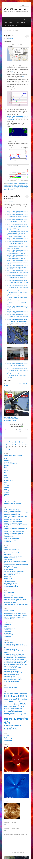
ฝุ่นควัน (6, 470)
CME (17, 696)
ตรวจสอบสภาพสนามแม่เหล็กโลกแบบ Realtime (15, 613)
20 (19, 444)
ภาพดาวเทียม (18, 714)
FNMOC (6, 551)
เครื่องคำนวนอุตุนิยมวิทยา (10, 581)
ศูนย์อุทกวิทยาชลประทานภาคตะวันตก (13, 521)
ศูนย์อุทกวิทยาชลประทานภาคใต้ (11, 535)
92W (10, 693)
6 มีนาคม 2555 (9, 36)
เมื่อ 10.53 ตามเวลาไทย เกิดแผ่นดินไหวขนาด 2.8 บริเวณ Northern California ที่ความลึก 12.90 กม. (17, 282)
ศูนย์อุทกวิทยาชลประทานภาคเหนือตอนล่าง (14, 533)
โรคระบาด (6, 494)
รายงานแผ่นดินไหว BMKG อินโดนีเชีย (13, 668)
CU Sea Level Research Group (11, 549)
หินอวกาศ (11, 22)
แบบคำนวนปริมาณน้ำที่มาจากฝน (11, 538)
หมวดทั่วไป (6, 486)
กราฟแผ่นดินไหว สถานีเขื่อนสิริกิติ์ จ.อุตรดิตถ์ (14, 662)
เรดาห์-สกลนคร (7, 631)
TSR (5, 563)
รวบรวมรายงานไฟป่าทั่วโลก (10, 687)
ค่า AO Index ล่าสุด (8, 566)
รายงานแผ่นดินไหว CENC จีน (11, 669)
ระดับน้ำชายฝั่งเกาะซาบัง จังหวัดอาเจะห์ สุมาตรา (15, 599)
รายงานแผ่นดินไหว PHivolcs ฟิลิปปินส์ (13, 678)
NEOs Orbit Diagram (9, 610)
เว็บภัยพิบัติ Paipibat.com (15, 9)
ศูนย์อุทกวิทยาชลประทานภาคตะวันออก (13, 523)
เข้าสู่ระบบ (6, 735)
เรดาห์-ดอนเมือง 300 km (9, 628)
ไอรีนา (5, 189)
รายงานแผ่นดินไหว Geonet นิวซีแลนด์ (13, 673)
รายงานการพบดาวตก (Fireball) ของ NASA (14, 617)
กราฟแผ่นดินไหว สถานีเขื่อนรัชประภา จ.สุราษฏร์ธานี (16, 661)
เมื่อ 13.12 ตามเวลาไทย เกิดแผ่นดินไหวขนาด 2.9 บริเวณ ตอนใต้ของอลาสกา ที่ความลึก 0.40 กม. (17, 272)
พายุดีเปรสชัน (19, 706)
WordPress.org (8, 740)
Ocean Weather (8, 559)
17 (9, 444)
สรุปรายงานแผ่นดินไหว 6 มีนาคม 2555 (12, 197)
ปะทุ (26, 704)
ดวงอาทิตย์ (12, 19)
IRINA (21, 185)
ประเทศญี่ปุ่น (13, 704)
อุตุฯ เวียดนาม (7, 580)
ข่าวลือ (5, 458)
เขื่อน (5, 489)
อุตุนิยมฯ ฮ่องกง (7, 576)
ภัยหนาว (6, 474)
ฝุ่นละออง (10, 706)
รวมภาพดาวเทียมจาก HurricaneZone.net (14, 571)
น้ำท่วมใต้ (21, 702)
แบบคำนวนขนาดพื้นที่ (9, 536)
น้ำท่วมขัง (16, 702)
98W (24, 693)
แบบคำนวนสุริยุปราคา (9, 618)
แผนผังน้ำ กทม (7, 541)
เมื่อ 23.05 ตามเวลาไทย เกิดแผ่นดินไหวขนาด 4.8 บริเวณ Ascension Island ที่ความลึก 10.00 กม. (17, 216)
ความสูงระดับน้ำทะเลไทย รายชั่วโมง (12, 511)
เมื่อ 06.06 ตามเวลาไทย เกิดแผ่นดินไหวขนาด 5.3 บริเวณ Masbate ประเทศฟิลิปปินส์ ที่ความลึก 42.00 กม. (17, 321)
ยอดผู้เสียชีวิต (6, 716)
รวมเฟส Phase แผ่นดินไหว (10, 666)
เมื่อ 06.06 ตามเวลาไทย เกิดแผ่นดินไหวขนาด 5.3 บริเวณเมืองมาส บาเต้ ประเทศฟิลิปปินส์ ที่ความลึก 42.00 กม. (17, 118)
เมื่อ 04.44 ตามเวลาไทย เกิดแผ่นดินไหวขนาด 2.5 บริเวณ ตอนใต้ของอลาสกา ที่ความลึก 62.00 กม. (17, 370)
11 (12, 443)
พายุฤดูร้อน (6, 708)
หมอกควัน (6, 487)
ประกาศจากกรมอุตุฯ (8, 569)
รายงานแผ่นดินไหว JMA (9, 676)
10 (9, 443)
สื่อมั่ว (5, 484)
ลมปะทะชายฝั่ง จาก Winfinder (11, 574)
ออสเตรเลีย (11, 188)
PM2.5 (6, 699)
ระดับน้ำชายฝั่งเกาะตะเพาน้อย (11, 601)
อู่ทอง (15, 188)
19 (15, 444)
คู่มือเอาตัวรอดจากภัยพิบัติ (10, 502)
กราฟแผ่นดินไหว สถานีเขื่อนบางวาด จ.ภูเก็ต (14, 659)
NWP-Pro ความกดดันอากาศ (10, 557)
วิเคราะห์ (6, 479)
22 (26, 444)
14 (22, 443)
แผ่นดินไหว (23, 22)
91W (8, 693)
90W (5, 693)
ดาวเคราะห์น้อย (23, 699)
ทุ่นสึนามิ (6, 702)
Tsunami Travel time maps (10, 596)
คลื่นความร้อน (7, 460)
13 (19, 443)
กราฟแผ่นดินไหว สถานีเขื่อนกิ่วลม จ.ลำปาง (14, 656)
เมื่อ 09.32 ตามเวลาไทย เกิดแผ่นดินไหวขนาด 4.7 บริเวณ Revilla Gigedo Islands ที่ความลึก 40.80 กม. (17, 307)
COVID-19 (22, 695)
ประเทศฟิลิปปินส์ (7, 186)
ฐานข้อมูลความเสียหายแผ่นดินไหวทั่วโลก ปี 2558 (15, 664)
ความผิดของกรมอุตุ (8, 462)
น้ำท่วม (19, 19)
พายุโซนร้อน (14, 186)
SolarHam (6, 612)
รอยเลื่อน (23, 186)
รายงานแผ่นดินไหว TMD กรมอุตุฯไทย (13, 679)
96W (20, 693)
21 (22, 444)
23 (6, 446)
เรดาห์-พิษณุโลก (8, 629)
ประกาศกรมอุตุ (7, 704)
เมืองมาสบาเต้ (20, 188)
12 (15, 443)
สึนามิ (6, 22)
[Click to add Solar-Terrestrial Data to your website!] (22, 424)
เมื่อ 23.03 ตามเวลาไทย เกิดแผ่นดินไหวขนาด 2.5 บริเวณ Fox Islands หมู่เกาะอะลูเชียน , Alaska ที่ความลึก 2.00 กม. (17, 221)
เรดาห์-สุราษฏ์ (7, 633)
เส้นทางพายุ (17, 726)
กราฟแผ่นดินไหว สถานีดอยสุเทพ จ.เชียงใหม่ (14, 644)
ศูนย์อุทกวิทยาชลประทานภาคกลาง (12, 519)
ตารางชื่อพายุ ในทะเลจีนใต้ (10, 568)
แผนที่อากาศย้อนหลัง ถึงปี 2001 (11, 586)
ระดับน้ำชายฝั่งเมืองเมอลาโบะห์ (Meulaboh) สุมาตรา (16, 604)
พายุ (24, 19)
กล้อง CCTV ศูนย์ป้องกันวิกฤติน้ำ (11, 509)
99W (26, 693)
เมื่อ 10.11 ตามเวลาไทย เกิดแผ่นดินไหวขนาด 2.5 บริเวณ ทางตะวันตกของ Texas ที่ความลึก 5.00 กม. (17, 292)
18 (12, 444)
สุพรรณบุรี (6, 188)
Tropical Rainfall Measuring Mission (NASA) (15, 561)
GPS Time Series (8, 642)
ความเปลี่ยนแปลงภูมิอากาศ (10, 463)
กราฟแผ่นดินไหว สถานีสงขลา (11, 649)
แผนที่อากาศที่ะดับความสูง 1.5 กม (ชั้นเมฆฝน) (14, 585)
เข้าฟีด (5, 737)
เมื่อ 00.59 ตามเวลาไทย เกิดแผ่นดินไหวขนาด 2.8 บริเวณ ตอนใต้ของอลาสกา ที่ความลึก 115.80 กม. (17, 375)
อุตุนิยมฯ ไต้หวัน (8, 578)
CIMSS (6, 547)
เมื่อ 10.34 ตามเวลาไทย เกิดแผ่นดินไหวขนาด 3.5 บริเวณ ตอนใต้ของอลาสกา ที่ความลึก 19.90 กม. (17, 287)
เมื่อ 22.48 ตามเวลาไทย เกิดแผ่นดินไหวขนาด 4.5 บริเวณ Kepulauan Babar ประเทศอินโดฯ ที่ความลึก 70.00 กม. (17, 226)
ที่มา (12, 71)
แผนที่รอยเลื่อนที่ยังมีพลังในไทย (11, 681)
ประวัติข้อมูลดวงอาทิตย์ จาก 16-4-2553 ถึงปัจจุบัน (15, 615)
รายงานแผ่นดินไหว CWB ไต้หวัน (11, 671)
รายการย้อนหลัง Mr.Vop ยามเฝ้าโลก (12, 503)
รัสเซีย (26, 186)
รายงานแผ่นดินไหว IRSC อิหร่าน (11, 674)
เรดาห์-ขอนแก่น (7, 624)
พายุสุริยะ (12, 708)
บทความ (6, 469)
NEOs (5, 457)
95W (17, 693)
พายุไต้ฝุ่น (7, 714)
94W (15, 693)
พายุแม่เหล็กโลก (18, 708)
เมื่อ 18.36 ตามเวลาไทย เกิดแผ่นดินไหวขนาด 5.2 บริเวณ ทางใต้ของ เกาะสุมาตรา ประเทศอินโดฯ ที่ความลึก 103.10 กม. (17, 246)
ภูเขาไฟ (15, 183)
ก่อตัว (9, 699)
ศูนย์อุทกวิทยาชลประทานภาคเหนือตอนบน (14, 531)
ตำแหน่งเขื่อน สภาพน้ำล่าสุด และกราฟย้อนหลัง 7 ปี (15, 513)
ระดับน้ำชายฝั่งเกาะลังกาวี (10, 602)
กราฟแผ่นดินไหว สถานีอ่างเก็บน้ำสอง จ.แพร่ (14, 654)
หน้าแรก (6, 19)
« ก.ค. (9, 449)
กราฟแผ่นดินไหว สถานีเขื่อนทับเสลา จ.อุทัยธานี (15, 657)
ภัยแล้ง (5, 475)
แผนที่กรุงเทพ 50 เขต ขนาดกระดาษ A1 (13, 540)
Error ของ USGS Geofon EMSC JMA (13, 455)
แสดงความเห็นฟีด (8, 739)
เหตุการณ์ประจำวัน (22, 183)
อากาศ (17, 22)
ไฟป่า (5, 496)
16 (6, 444)
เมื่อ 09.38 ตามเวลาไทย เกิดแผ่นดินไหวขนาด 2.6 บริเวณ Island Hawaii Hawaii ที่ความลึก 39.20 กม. (17, 302)
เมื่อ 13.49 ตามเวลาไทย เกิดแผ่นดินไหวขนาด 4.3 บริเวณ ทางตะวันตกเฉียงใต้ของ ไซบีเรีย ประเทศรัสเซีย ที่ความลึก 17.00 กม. (17, 267)
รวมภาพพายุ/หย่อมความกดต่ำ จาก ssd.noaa (14, 573)
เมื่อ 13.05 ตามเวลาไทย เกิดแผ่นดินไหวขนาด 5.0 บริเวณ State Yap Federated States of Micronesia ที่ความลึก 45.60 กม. (17, 277)
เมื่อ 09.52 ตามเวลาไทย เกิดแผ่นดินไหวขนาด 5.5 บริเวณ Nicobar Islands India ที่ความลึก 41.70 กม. (17, 297)
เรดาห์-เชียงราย (7, 636)
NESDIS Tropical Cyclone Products (13, 556)
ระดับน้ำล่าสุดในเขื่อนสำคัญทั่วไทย (12, 514)
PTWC (5, 594)
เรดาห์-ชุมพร (7, 626)
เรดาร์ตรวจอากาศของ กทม (10, 583)
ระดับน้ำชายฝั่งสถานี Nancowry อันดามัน (13, 597)
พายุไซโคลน (18, 711)
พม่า (13, 706)
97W (22, 693)
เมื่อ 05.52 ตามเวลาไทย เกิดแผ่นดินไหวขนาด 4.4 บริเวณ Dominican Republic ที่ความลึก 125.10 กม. (17, 365)
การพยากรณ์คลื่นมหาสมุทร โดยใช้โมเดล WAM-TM (16, 564)
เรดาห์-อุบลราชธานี (8, 635)
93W (12, 693)
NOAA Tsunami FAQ (9, 592)
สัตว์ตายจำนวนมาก (8, 480)
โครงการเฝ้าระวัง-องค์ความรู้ (11, 25)
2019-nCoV (9, 695)
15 (26, 443)
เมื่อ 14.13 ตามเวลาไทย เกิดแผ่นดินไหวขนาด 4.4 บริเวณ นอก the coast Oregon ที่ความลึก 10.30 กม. (17, 261)
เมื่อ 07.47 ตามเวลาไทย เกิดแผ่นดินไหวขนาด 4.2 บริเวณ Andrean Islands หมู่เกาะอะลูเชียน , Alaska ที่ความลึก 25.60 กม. (17, 316)
